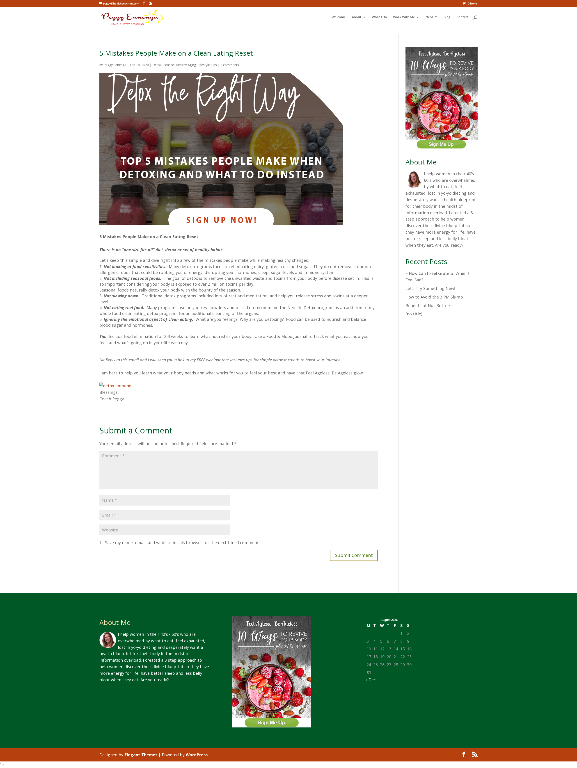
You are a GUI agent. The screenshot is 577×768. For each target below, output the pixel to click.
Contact (462, 17)
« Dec (370, 679)
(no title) (413, 314)
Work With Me (404, 17)
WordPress (197, 754)
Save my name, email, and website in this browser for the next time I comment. (182, 542)
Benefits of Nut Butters (428, 305)
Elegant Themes (140, 754)
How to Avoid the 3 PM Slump (434, 297)
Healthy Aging (186, 65)
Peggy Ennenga (115, 65)
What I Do (379, 17)
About (356, 17)
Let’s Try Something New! (430, 288)
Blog (447, 17)
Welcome (339, 17)
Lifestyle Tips (207, 65)
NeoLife (431, 17)
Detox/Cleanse (163, 65)
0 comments (229, 65)
